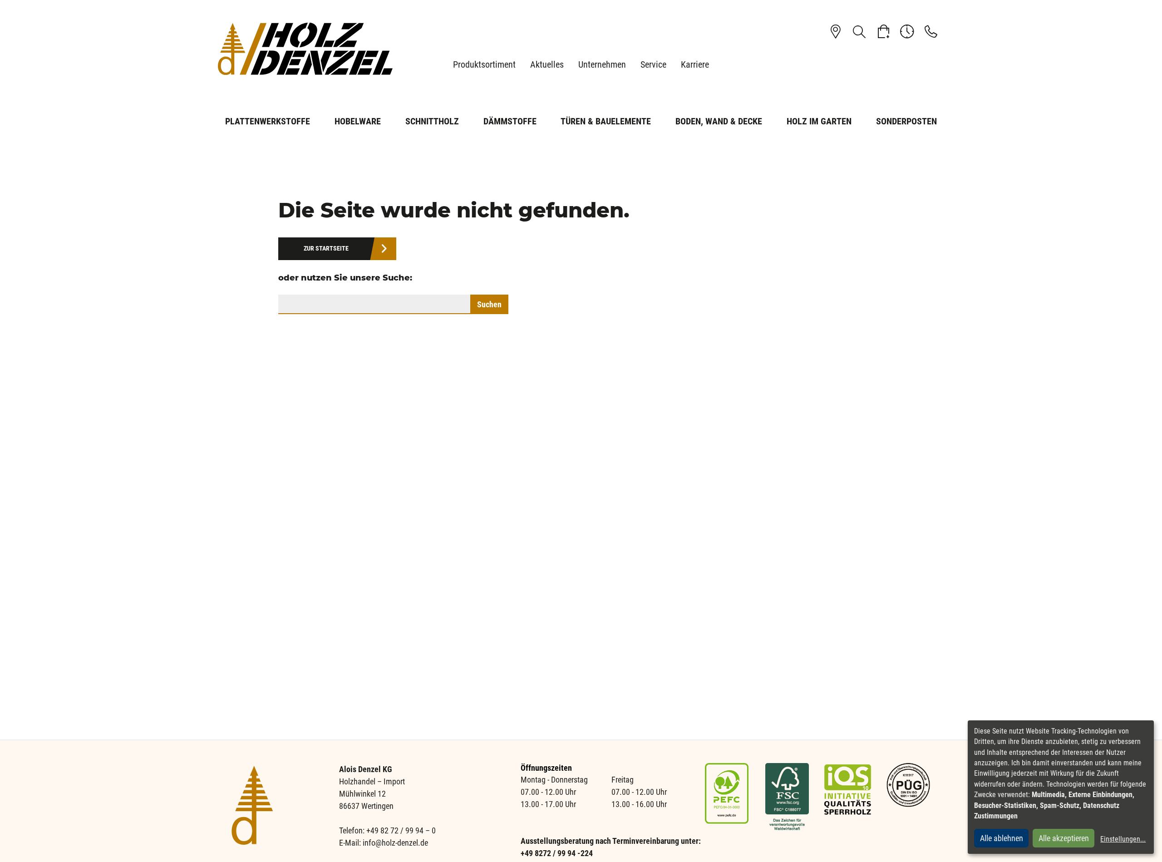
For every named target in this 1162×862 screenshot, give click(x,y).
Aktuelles (547, 64)
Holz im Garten (819, 121)
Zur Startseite (326, 248)
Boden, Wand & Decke (718, 121)
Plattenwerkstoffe (267, 121)
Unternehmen (602, 64)
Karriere (695, 64)
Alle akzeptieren (1064, 838)
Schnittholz (432, 121)
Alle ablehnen (1001, 838)
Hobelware (358, 121)
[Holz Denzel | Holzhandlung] (308, 49)
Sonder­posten (906, 121)
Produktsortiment (484, 64)
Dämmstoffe (510, 121)
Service (653, 64)
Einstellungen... (1123, 839)
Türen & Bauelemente (606, 121)
